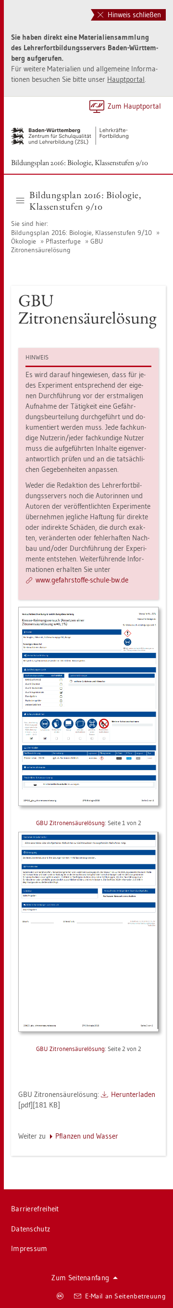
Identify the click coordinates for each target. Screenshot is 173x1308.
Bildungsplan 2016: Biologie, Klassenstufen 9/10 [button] (85, 200)
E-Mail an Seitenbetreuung (125, 1296)
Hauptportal (126, 79)
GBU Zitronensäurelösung (57, 245)
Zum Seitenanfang (80, 1277)
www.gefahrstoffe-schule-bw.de (82, 579)
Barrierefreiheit (35, 1208)
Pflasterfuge (63, 241)
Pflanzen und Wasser (86, 1135)
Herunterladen (133, 1094)
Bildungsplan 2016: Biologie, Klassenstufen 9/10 (79, 162)
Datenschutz (30, 1228)
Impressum (29, 1248)
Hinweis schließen (133, 14)
